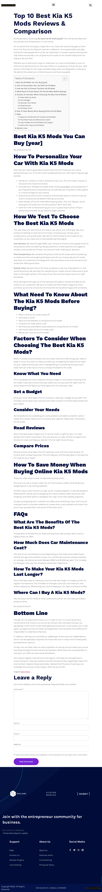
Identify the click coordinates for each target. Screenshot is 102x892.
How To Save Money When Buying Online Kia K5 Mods (39, 111)
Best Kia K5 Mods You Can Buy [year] (31, 82)
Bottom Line (22, 128)
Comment (19, 689)
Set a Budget (25, 100)
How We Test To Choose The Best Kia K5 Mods (36, 88)
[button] (53, 4)
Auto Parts (25, 671)
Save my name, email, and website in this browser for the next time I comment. (51, 755)
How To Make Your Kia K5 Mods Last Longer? (37, 122)
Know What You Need (28, 97)
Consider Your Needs (28, 103)
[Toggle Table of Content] (64, 79)
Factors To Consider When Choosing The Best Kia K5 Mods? (42, 95)
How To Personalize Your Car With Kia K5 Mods (36, 85)
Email (17, 734)
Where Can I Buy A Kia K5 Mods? (32, 125)
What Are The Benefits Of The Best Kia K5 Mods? (38, 117)
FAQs (19, 114)
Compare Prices (26, 108)
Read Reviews (26, 105)
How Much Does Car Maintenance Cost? (35, 120)
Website (17, 744)
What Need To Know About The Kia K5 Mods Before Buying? (41, 91)
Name (17, 723)
